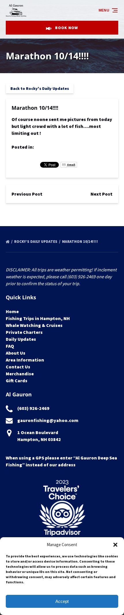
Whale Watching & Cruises (34, 325)
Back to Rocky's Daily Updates (39, 88)
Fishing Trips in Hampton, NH (38, 318)
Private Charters (24, 332)
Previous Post (27, 194)
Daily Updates (21, 339)
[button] (115, 545)
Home (12, 311)
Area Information (25, 360)
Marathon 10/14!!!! (80, 241)
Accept (62, 601)
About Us (15, 353)
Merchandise (20, 373)
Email (71, 164)
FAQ (10, 346)
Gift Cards (16, 380)
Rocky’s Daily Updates (36, 241)
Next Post (101, 194)
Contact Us (18, 367)
